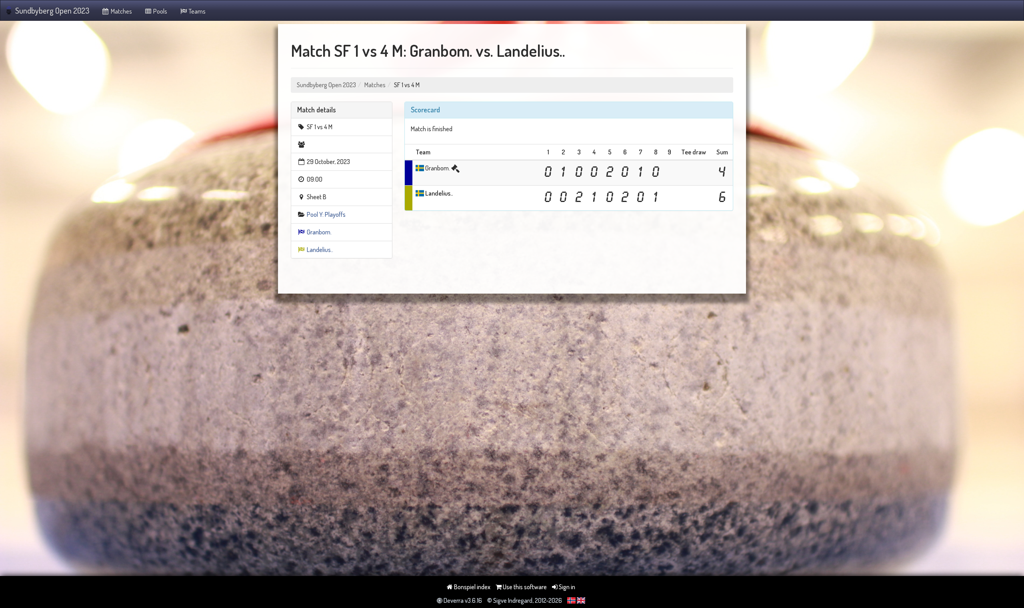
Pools (159, 11)
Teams (197, 11)
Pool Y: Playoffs (326, 214)
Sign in (566, 587)
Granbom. (319, 232)
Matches (121, 11)
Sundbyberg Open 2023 (52, 10)
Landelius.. (320, 250)
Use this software (524, 587)
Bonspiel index (471, 587)
